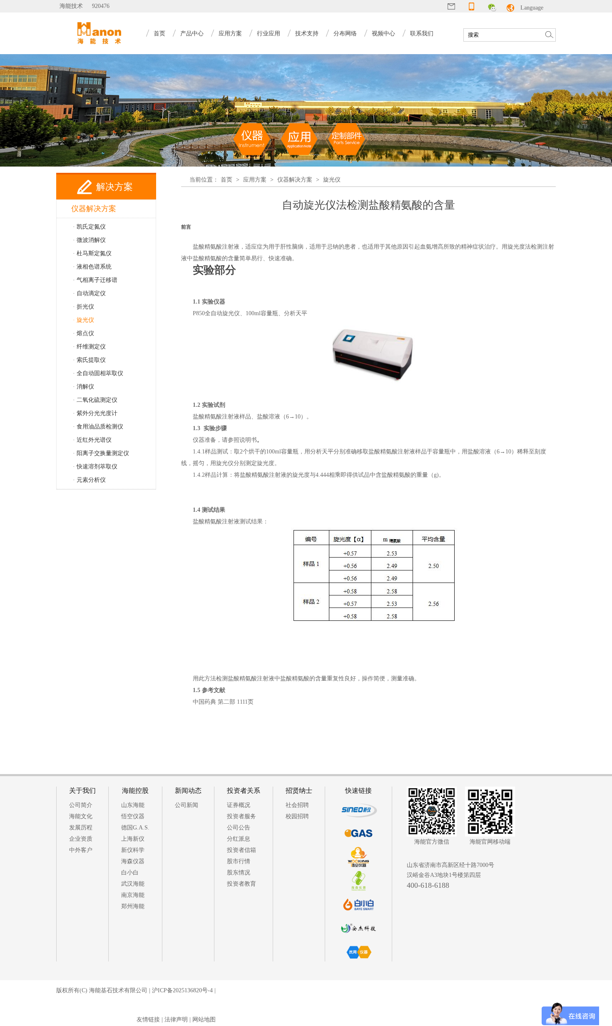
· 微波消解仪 (89, 240)
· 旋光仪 (83, 320)
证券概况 (238, 805)
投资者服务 (241, 816)
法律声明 (176, 1019)
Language (531, 8)
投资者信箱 (241, 850)
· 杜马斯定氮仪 (92, 253)
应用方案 (254, 180)
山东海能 (132, 805)
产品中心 (192, 33)
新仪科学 (132, 850)
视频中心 (383, 33)
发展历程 (80, 827)
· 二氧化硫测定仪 (95, 400)
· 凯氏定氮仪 (89, 227)
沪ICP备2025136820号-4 (182, 990)
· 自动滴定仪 (89, 293)
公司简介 (80, 805)
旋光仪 (332, 180)
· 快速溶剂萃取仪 (95, 466)
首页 (159, 33)
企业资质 (80, 839)
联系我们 (421, 33)
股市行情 (238, 861)
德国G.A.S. (135, 827)
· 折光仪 (83, 307)
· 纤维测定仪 (89, 347)
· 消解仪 (83, 387)
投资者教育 (241, 884)
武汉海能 (132, 884)
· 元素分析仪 (89, 480)
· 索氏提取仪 (89, 360)
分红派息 (238, 839)
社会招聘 (297, 805)
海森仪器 (132, 861)
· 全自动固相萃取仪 (98, 373)
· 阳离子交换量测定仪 (101, 453)
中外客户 (80, 850)
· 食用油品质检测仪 (98, 426)
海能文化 (80, 816)
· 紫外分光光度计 (95, 413)
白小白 (130, 872)
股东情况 (238, 872)
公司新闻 (186, 805)
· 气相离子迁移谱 (95, 280)
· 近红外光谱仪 (92, 440)
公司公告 (238, 827)
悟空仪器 (132, 816)
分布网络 (345, 33)
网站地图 (204, 1019)
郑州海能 (132, 906)
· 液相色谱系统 (92, 267)
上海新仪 (132, 839)
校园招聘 (297, 816)
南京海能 (132, 895)
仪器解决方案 (294, 180)
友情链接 (148, 1019)
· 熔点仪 (83, 333)
